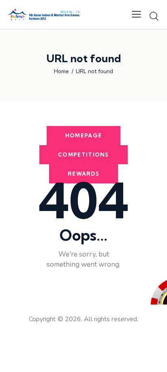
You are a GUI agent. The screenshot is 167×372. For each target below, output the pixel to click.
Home (61, 71)
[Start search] (154, 16)
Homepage (83, 135)
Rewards (83, 173)
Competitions (83, 154)
